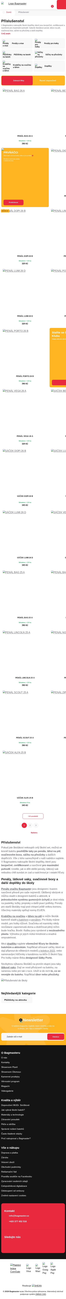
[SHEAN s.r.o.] (38, 1285)
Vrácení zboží (7, 1162)
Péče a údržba (8, 1124)
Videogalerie (7, 1091)
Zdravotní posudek (10, 1119)
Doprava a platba (9, 1152)
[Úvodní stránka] (3, 12)
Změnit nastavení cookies (13, 1195)
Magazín (5, 1086)
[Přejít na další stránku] (41, 825)
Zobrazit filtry (18, 80)
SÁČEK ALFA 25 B (25, 798)
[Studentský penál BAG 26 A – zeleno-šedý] (25, 111)
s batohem (23, 919)
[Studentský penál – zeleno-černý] (25, 653)
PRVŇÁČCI (11, 152)
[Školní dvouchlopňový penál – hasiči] (25, 231)
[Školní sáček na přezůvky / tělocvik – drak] (25, 533)
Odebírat (55, 1036)
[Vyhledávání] (39, 4)
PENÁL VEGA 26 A (25, 436)
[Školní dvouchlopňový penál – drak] (25, 291)
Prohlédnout (13, 202)
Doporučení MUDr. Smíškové (15, 1105)
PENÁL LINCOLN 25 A (25, 678)
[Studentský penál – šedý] (25, 713)
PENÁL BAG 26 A (25, 136)
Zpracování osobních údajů (14, 1181)
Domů (8, 12)
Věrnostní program (10, 1081)
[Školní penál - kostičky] (25, 351)
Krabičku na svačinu (13, 916)
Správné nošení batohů (12, 1129)
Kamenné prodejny (10, 1076)
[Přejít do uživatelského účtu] (45, 4)
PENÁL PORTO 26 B (25, 376)
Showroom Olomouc (11, 1072)
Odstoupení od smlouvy (12, 1190)
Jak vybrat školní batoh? (13, 1110)
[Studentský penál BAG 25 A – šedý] (25, 593)
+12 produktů (33, 816)
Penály (5, 889)
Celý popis (5, 34)
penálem (36, 919)
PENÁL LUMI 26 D (25, 316)
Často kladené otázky (11, 1133)
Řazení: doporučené (48, 80)
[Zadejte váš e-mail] (32, 1037)
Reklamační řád (9, 1171)
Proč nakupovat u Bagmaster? (16, 1138)
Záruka (4, 1157)
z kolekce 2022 (47, 950)
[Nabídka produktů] (61, 4)
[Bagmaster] (16, 5)
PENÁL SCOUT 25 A (25, 738)
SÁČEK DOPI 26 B (25, 496)
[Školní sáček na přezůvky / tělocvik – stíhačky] (25, 773)
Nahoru (34, 833)
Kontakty (5, 1062)
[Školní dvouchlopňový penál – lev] (25, 411)
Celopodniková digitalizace (14, 1186)
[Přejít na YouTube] (25, 1243)
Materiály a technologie (12, 1114)
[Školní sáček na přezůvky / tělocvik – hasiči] (25, 471)
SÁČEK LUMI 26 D (25, 558)
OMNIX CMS (40, 1294)
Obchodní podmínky (11, 1167)
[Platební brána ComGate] (17, 1268)
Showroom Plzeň (9, 1067)
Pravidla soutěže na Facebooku (16, 1176)
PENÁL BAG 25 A (25, 618)
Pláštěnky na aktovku (15, 1000)
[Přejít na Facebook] (7, 1243)
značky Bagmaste (20, 889)
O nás (4, 1057)
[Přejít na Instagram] (16, 1243)
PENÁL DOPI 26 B (25, 256)
